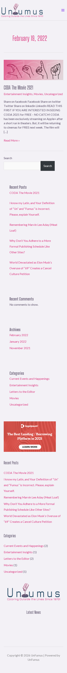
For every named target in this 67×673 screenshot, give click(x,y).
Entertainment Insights (18, 94)
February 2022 (18, 335)
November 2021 (19, 348)
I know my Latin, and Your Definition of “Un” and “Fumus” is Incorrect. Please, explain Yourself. (32, 208)
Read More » (12, 140)
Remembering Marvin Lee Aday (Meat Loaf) (31, 497)
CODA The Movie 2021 (18, 87)
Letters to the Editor (22, 391)
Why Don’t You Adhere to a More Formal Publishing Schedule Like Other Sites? (30, 246)
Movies (38, 94)
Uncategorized (53, 94)
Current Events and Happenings (29, 378)
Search (8, 158)
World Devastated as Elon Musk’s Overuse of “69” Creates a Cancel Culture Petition (30, 268)
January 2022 (17, 341)
